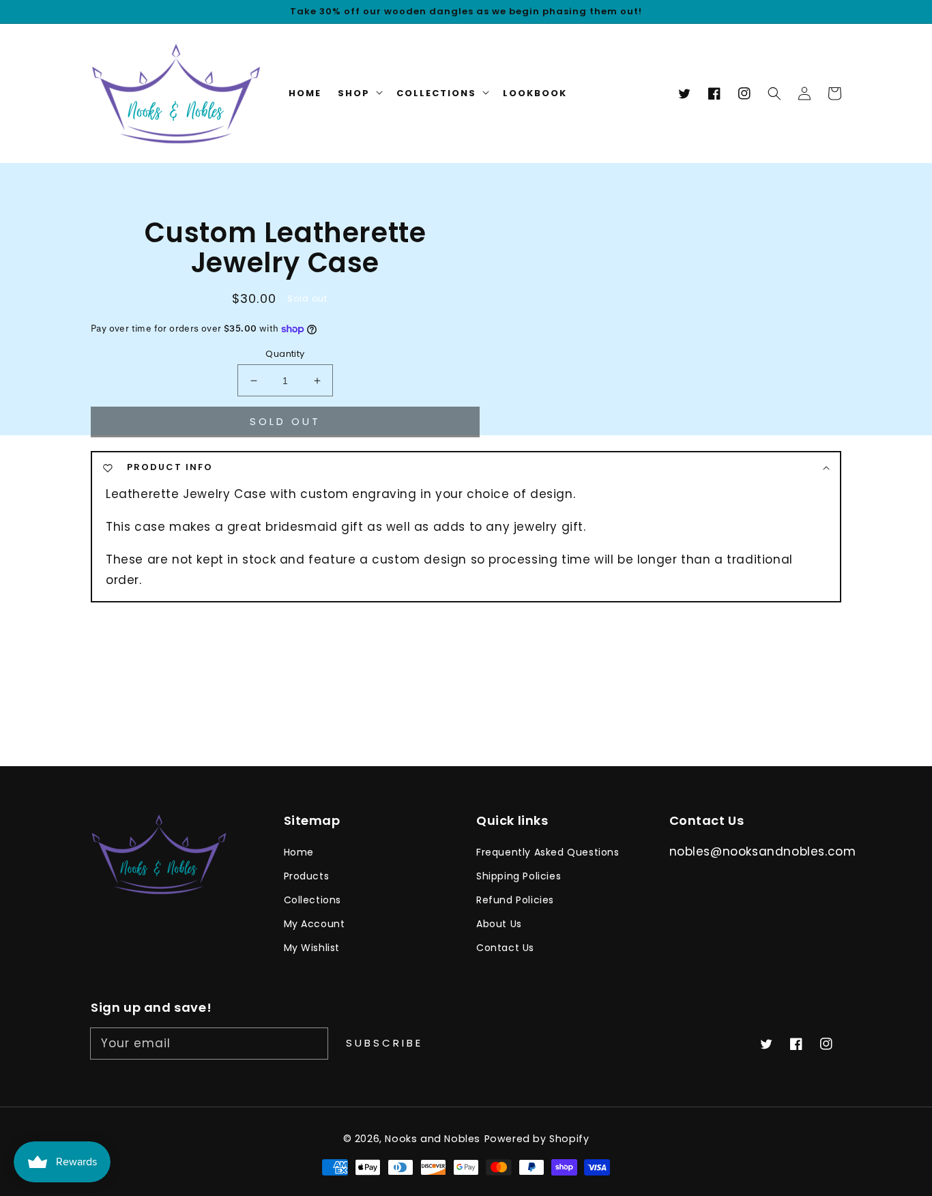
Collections (313, 900)
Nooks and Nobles (432, 1139)
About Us (499, 924)
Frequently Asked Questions (548, 852)
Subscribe (384, 1043)
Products (307, 876)
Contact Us (505, 947)
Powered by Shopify (536, 1139)
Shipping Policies (518, 876)
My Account (314, 924)
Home (299, 852)
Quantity (284, 353)
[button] (774, 93)
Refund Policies (515, 900)
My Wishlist (312, 947)
